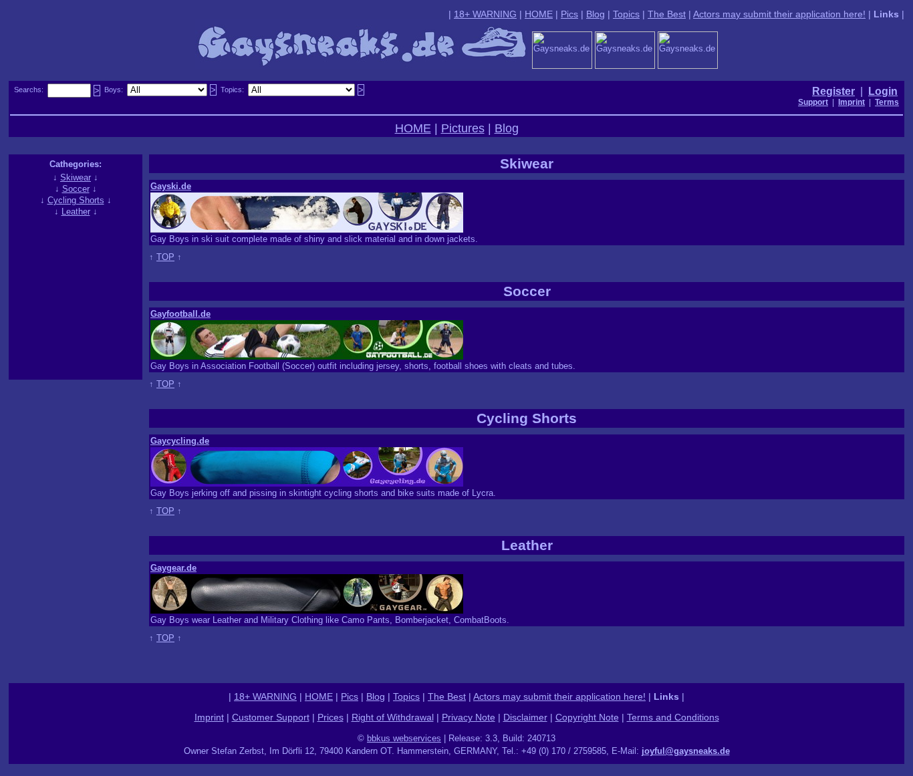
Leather (75, 212)
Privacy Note (468, 717)
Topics (626, 14)
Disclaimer (525, 717)
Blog (595, 14)
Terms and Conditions (673, 717)
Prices (330, 717)
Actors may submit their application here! (779, 14)
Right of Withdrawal (393, 717)
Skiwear (75, 177)
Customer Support (270, 717)
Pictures (463, 128)
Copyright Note (587, 717)
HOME (539, 14)
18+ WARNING (485, 14)
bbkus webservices (404, 738)
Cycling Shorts (75, 200)
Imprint (209, 717)
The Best (667, 14)
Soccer (76, 189)
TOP (165, 257)
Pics (569, 14)
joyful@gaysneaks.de (686, 751)
